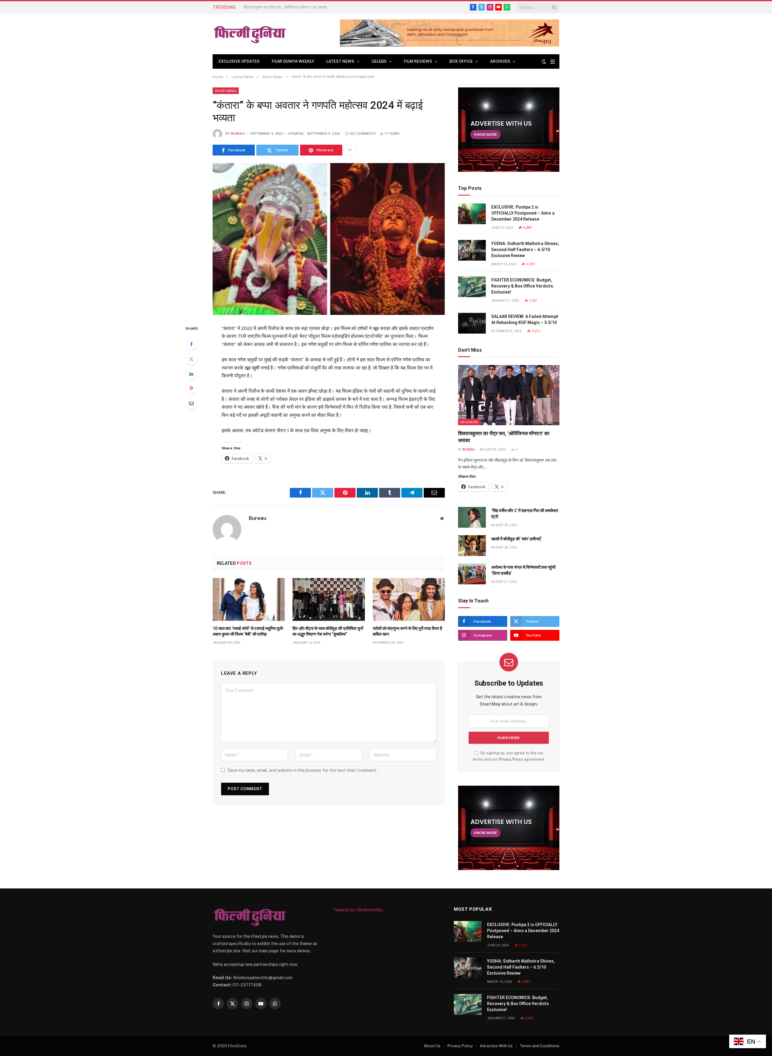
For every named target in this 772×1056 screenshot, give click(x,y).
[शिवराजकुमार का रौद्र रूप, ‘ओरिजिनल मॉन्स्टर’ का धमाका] (508, 395)
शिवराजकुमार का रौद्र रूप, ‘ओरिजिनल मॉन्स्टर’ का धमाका (503, 436)
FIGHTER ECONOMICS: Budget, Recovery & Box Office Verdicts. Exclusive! (522, 286)
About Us (432, 1046)
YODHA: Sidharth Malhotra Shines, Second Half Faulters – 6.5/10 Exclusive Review (525, 249)
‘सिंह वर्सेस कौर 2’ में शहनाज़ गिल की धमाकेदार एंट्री (281, 7)
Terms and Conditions (539, 1046)
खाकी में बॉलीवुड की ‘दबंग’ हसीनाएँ (516, 538)
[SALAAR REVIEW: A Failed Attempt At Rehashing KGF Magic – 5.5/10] (472, 323)
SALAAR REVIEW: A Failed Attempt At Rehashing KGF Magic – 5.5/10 (524, 319)
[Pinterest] (191, 388)
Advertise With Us (496, 1046)
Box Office (461, 61)
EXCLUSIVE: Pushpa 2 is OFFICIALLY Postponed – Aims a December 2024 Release (523, 213)
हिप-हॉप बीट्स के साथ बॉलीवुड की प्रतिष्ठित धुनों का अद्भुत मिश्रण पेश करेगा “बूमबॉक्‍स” (328, 631)
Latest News (340, 61)
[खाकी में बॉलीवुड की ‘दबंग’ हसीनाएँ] (472, 545)
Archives (500, 61)
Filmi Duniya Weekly (293, 61)
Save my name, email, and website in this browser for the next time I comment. (302, 770)
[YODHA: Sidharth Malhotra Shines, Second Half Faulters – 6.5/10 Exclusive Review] (472, 250)
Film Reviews (418, 61)
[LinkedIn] (191, 373)
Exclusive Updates (239, 61)
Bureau (238, 134)
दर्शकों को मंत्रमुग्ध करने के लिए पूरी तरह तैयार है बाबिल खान (407, 631)
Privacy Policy (511, 759)
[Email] (191, 403)
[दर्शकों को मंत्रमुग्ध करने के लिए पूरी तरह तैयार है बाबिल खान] (409, 599)
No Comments (363, 134)
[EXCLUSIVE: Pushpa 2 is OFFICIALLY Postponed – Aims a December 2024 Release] (472, 213)
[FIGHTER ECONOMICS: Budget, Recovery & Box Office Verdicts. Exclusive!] (472, 286)
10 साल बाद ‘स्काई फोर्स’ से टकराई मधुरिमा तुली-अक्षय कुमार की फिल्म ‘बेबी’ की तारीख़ (248, 631)
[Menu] (552, 61)
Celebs (379, 61)
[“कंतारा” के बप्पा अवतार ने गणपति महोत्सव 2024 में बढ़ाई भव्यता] (329, 239)
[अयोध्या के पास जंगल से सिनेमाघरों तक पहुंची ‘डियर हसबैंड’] (472, 574)
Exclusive (469, 422)
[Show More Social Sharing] (350, 150)
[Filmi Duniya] (250, 34)
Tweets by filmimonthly (358, 909)
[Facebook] (191, 344)
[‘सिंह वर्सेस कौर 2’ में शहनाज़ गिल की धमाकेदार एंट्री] (472, 517)
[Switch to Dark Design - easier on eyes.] (544, 61)
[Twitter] (191, 359)
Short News (225, 91)
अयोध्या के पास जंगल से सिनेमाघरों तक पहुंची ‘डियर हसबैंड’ (523, 570)
